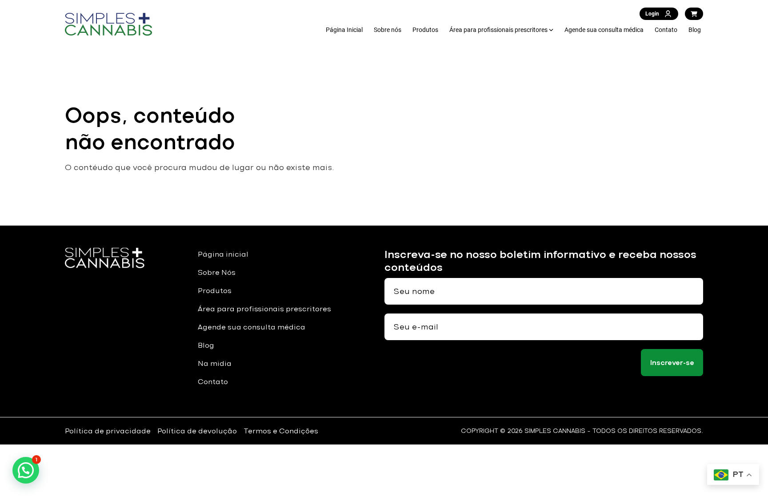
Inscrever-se (672, 362)
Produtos (425, 29)
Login (652, 14)
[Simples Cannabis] (108, 24)
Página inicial (223, 254)
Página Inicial (344, 29)
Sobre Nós (217, 272)
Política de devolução (197, 431)
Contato (666, 29)
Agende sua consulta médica (604, 29)
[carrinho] (694, 14)
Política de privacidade (108, 431)
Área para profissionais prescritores (498, 29)
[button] (25, 470)
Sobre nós (387, 29)
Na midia (215, 363)
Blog (694, 29)
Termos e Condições (281, 431)
